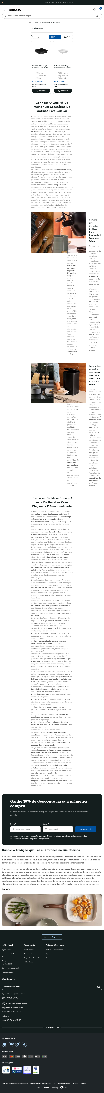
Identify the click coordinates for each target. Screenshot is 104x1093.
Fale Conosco (29, 950)
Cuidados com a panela (10, 968)
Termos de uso (51, 958)
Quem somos (6, 950)
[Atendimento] (95, 10)
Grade (56, 37)
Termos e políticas (44, 836)
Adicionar (42, 90)
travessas (37, 152)
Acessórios (46, 22)
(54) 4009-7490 (10, 998)
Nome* (13, 824)
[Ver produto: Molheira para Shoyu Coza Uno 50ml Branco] (63, 51)
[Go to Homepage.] (32, 22)
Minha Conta (28, 962)
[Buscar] (97, 16)
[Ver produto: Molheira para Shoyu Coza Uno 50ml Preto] (41, 51)
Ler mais (6, 889)
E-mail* (46, 824)
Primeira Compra (30, 954)
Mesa (37, 22)
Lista (69, 37)
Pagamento (50, 954)
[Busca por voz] (5, 15)
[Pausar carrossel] (2, 2)
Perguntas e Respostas (32, 958)
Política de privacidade (54, 950)
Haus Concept (7, 972)
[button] (52, 1027)
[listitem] (4, 1044)
